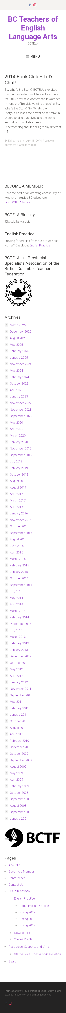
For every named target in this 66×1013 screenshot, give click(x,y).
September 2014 (21, 585)
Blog (34, 144)
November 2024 (20, 364)
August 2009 (18, 766)
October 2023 (19, 383)
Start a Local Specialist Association (37, 954)
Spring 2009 (27, 912)
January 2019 (19, 468)
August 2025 (18, 338)
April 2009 (16, 779)
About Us (15, 865)
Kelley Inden (15, 140)
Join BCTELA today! (17, 202)
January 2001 (19, 818)
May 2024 (16, 370)
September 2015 (21, 533)
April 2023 (16, 390)
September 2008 (21, 799)
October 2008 (19, 792)
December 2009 (20, 747)
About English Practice (34, 906)
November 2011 (20, 688)
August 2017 (18, 487)
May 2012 (16, 669)
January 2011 (19, 714)
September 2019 (21, 455)
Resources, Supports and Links (29, 946)
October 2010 (19, 721)
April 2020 (16, 429)
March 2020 (18, 435)
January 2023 (19, 396)
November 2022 (20, 403)
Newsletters (22, 933)
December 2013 (20, 624)
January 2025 (19, 357)
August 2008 (18, 805)
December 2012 (20, 656)
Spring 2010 (27, 919)
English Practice (40, 245)
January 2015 (19, 572)
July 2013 (16, 630)
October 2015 (19, 526)
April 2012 (16, 676)
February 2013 (19, 643)
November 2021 (20, 409)
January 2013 (19, 650)
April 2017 (16, 494)
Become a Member (21, 871)
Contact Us (16, 884)
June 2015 (17, 546)
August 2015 (18, 539)
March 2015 (18, 559)
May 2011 (16, 701)
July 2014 (16, 591)
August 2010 (18, 728)
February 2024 (19, 377)
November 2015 (20, 520)
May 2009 (16, 773)
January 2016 (19, 513)
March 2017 (18, 500)
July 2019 (16, 461)
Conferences (17, 878)
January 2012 (19, 682)
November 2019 (20, 448)
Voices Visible (23, 939)
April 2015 (16, 552)
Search (13, 961)
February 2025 (19, 351)
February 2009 (19, 786)
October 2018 (19, 474)
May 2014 (16, 598)
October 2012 (19, 663)
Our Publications (19, 891)
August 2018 (18, 481)
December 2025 (20, 331)
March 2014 (18, 611)
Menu (35, 56)
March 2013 (18, 636)
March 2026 (18, 325)
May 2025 (16, 344)
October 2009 (19, 753)
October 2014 (19, 578)
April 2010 (16, 734)
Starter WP (18, 990)
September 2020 (21, 416)
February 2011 (19, 708)
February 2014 (19, 617)
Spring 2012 (27, 925)
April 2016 (16, 507)
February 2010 (19, 740)
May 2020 (16, 422)
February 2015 (19, 565)
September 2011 (21, 695)
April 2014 (16, 604)
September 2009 (21, 760)
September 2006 (21, 812)
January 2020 (19, 442)
